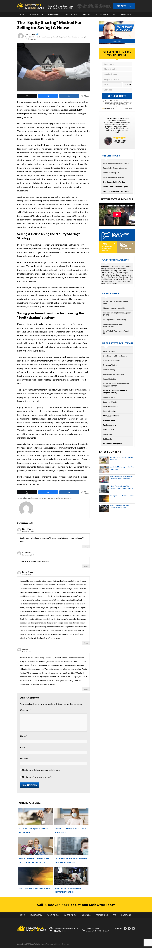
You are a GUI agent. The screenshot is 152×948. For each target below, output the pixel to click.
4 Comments (31, 39)
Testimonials (101, 14)
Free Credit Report (111, 173)
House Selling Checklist (113, 163)
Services (86, 14)
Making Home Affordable (114, 308)
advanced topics (30, 498)
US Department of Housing (114, 319)
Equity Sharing (109, 370)
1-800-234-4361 (57, 905)
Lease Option (109, 397)
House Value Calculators (113, 177)
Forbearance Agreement (113, 374)
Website (24, 758)
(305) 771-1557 (103, 931)
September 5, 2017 (28, 555)
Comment (25, 710)
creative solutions (46, 498)
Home (22, 14)
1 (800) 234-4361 (92, 928)
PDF (127, 163)
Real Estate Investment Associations (113, 325)
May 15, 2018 (26, 574)
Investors (126, 14)
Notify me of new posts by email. (37, 777)
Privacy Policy (128, 108)
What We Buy (54, 14)
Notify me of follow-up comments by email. (41, 770)
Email (23, 747)
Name (23, 736)
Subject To (107, 439)
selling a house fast (64, 498)
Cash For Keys (109, 351)
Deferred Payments (111, 360)
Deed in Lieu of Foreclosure (115, 356)
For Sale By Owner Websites (115, 168)
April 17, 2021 (26, 651)
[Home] (30, 6)
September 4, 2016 (28, 531)
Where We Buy (71, 14)
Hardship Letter (109, 379)
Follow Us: (119, 928)
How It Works (36, 14)
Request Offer (124, 6)
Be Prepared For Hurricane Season (34, 888)
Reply (86, 547)
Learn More (117, 41)
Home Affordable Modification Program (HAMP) (116, 385)
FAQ (114, 14)
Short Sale (107, 434)
